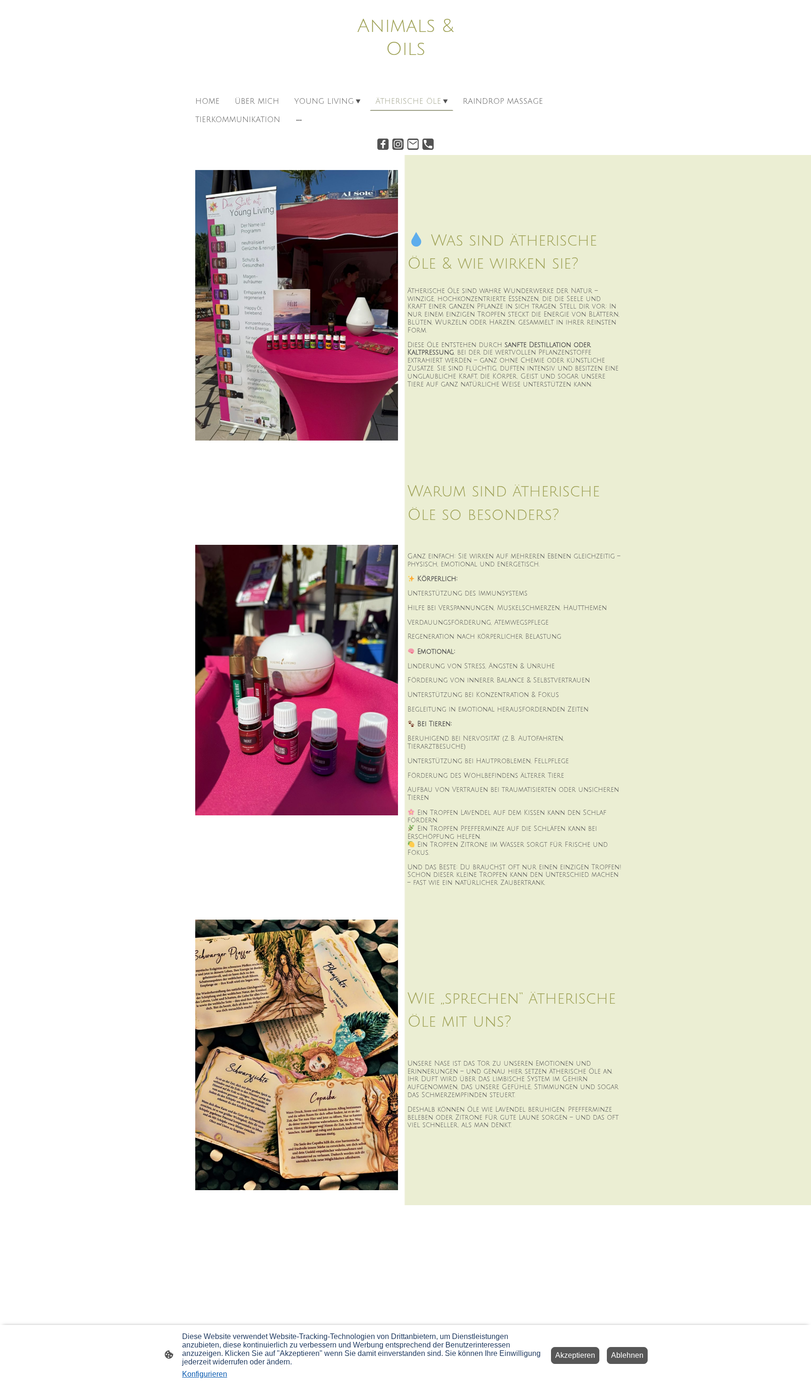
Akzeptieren (575, 1355)
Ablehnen (627, 1355)
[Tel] (428, 144)
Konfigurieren (204, 1374)
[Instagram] (398, 144)
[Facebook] (383, 144)
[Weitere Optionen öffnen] (299, 120)
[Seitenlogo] (405, 81)
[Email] (413, 144)
